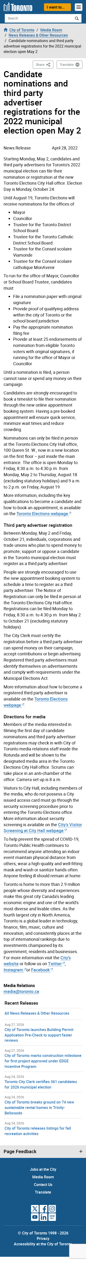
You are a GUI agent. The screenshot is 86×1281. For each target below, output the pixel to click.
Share (44, 64)
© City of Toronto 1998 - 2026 (43, 1233)
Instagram (14, 970)
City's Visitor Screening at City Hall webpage (43, 828)
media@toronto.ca (21, 991)
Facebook (40, 970)
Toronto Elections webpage (42, 513)
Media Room (43, 1177)
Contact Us (43, 1184)
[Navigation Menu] (78, 7)
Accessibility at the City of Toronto (43, 1244)
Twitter (55, 963)
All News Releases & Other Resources (37, 1013)
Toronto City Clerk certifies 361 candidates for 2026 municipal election (41, 1084)
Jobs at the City (43, 1169)
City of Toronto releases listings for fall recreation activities (38, 1131)
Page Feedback (20, 1151)
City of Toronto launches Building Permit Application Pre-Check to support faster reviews (39, 1035)
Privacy (43, 1238)
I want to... (55, 7)
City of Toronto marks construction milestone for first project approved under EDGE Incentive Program (43, 1061)
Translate (67, 64)
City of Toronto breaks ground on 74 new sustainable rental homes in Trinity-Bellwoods (39, 1107)
